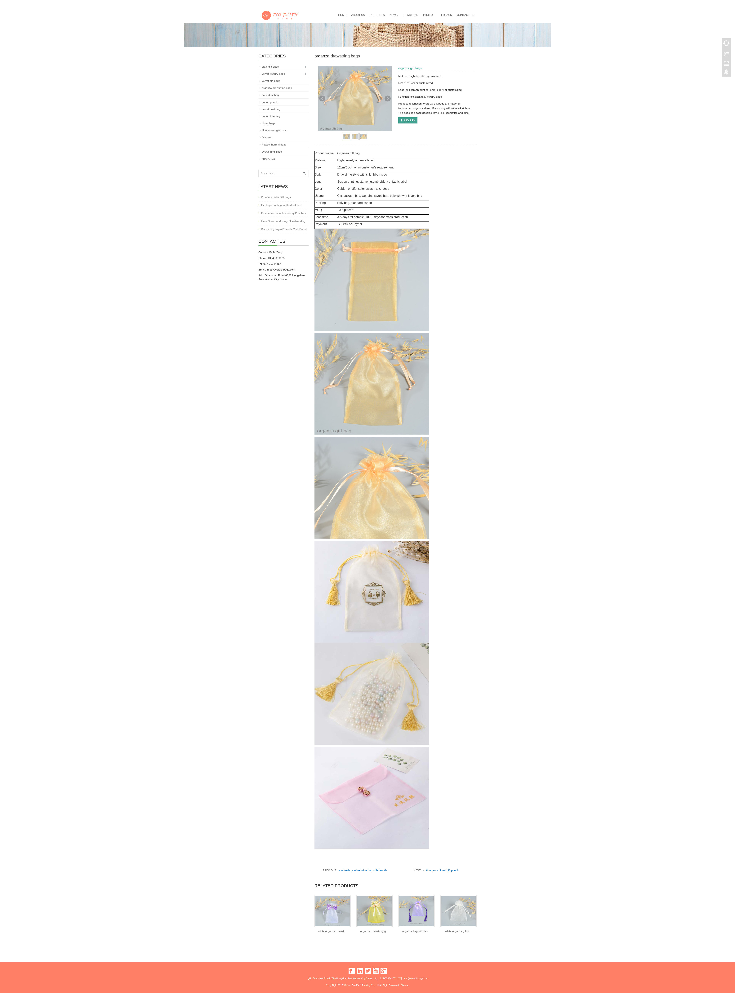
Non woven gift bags (274, 130)
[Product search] (304, 173)
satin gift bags (270, 66)
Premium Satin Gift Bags (276, 197)
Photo (428, 14)
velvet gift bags (271, 80)
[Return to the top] (726, 73)
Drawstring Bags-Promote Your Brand (284, 229)
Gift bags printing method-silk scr (281, 205)
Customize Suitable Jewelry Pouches (283, 213)
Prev (322, 99)
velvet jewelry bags (273, 73)
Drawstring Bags (272, 151)
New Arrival (268, 158)
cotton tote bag (271, 116)
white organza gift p (457, 931)
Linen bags (268, 123)
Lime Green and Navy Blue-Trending (283, 221)
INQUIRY (409, 120)
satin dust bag (270, 94)
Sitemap (405, 985)
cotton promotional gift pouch (441, 870)
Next (388, 99)
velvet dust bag (271, 109)
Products (377, 14)
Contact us (465, 14)
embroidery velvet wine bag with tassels (363, 870)
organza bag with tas (415, 931)
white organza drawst (331, 931)
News (394, 14)
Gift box (266, 137)
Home (342, 14)
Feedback (445, 14)
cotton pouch (270, 102)
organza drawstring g (373, 931)
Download (410, 14)
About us (358, 14)
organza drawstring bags (277, 87)
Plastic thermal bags (274, 144)
